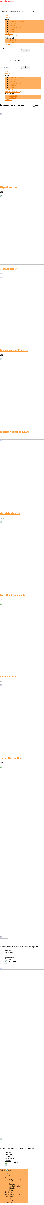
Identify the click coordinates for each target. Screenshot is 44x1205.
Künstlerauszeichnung (13, 36)
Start (6, 15)
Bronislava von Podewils (14, 350)
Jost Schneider (8, 268)
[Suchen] (3, 48)
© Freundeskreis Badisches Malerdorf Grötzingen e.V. (19, 947)
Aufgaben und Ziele (16, 21)
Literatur (12, 42)
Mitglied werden (15, 27)
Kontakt (8, 950)
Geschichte (13, 40)
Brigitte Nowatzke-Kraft (14, 431)
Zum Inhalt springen (7, 1)
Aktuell (7, 17)
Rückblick (8, 44)
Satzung (12, 25)
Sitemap (8, 959)
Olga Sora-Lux (8, 187)
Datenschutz (9, 957)
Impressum (9, 955)
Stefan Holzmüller (10, 758)
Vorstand (12, 23)
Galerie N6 (9, 34)
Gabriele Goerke (10, 513)
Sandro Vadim (8, 676)
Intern (11, 32)
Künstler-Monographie (13, 594)
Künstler (12, 29)
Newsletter (9, 953)
